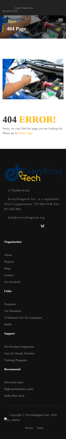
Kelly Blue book (14, 395)
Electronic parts (14, 382)
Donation (10, 304)
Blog (7, 268)
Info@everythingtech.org (26, 217)
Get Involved (12, 282)
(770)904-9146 (18, 190)
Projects (9, 261)
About (8, 255)
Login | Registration (24, 8)
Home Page (25, 133)
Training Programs (15, 360)
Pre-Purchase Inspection (19, 346)
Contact (9, 275)
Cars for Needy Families (19, 353)
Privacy (29, 428)
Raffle (8, 324)
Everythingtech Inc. (38, 415)
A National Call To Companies (23, 317)
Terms (40, 428)
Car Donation (12, 311)
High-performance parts (19, 389)
